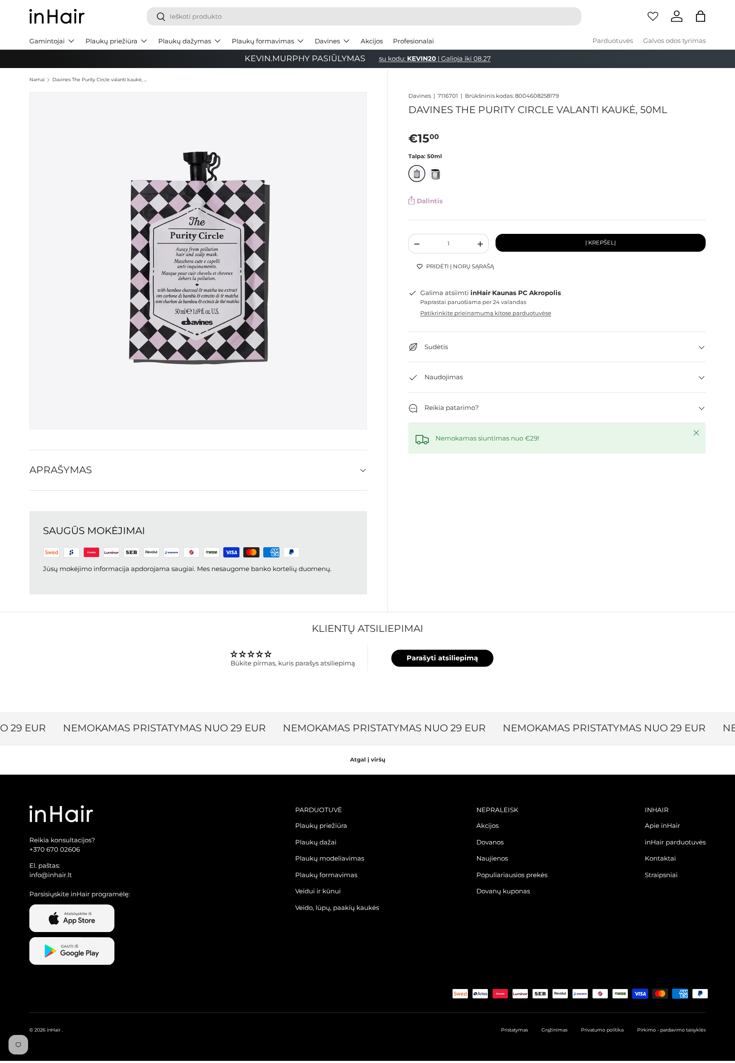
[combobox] (364, 16)
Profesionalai (413, 41)
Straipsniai (661, 875)
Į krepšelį (600, 242)
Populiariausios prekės (511, 875)
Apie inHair (662, 825)
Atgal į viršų (367, 759)
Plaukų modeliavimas (329, 858)
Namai (37, 79)
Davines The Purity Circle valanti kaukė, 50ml (100, 79)
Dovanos (490, 842)
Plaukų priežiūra (111, 41)
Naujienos (492, 858)
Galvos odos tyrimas (674, 41)
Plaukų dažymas (184, 41)
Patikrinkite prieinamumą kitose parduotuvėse (485, 313)
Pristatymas (514, 1030)
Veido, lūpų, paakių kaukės (337, 908)
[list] (198, 260)
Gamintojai (47, 41)
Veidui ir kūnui (318, 891)
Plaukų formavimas (263, 41)
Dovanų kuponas (503, 891)
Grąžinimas (554, 1030)
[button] (700, 16)
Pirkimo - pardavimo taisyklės (671, 1030)
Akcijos (372, 41)
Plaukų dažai (315, 842)
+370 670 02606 (54, 849)
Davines (327, 41)
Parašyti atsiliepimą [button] (442, 658)
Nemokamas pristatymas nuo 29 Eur (157, 728)
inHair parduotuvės (675, 842)
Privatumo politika (602, 1030)
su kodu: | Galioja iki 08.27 (435, 58)
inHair (53, 1030)
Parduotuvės (613, 41)
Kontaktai (660, 858)
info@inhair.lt (50, 875)
